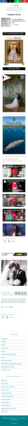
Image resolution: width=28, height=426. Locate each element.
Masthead (3, 341)
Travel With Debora (5, 399)
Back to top (14, 423)
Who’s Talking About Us (6, 360)
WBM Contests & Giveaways (8, 367)
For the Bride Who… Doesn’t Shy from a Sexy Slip (19, 21)
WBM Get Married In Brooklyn (8, 408)
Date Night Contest (5, 370)
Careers (3, 357)
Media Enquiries (5, 348)
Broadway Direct (5, 390)
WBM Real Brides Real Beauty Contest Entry (11, 363)
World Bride (16, 24)
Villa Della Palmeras (6, 405)
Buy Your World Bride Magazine (8, 354)
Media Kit (3, 345)
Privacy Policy (14, 419)
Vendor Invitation (5, 402)
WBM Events (4, 380)
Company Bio (4, 338)
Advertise (3, 351)
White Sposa (4, 411)
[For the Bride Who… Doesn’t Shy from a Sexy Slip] (6, 22)
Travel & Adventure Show (7, 396)
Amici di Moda (4, 383)
